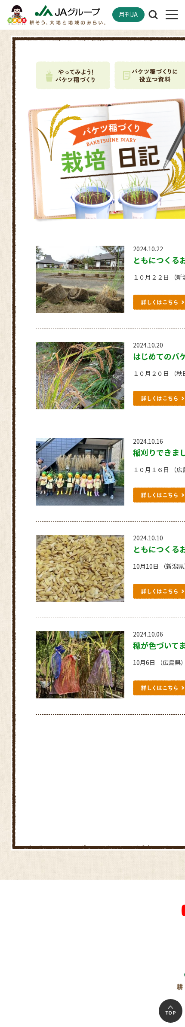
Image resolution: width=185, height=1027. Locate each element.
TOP (170, 1013)
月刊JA (128, 14)
